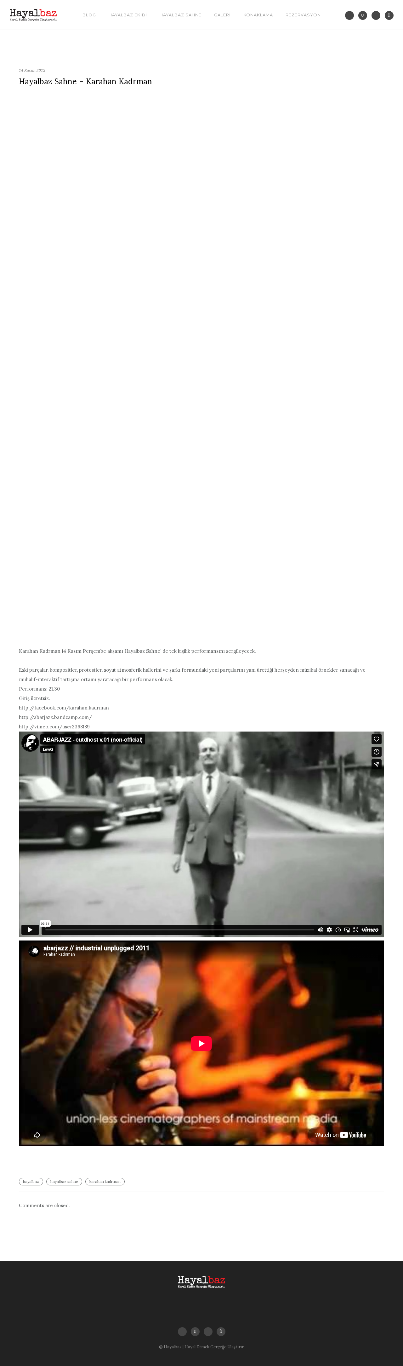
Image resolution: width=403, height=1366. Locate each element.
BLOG (89, 14)
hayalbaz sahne (64, 1181)
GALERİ (222, 14)
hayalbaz (31, 1181)
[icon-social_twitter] (351, 15)
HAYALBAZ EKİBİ (128, 14)
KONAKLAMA (258, 14)
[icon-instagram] (389, 15)
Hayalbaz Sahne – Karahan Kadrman (85, 81)
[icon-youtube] (364, 15)
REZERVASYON (303, 14)
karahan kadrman (105, 1181)
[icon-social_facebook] (377, 15)
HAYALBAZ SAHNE (181, 14)
